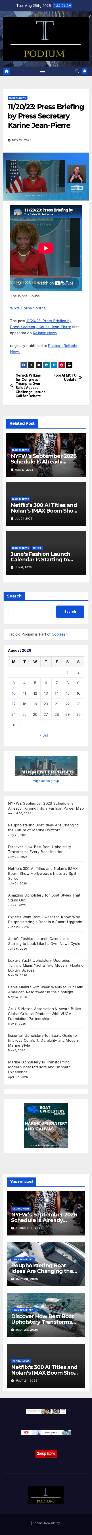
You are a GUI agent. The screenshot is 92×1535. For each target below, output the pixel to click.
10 (14, 693)
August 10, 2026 (29, 1228)
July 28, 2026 (26, 1279)
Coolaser (59, 634)
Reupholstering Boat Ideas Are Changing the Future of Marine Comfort (45, 1271)
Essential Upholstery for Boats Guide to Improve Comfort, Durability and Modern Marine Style (43, 1040)
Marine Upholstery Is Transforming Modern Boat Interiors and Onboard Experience (39, 1067)
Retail (37, 548)
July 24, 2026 (26, 1329)
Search (14, 596)
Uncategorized (23, 1259)
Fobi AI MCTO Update (65, 377)
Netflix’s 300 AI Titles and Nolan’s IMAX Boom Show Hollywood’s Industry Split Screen (43, 873)
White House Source (28, 308)
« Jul (44, 735)
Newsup (50, 1523)
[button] (77, 71)
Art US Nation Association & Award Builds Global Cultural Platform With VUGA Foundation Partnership (44, 1014)
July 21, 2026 (26, 1380)
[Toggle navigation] (43, 71)
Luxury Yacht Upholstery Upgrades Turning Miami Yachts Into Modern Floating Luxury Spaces (45, 965)
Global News (17, 98)
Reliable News (45, 333)
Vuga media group (46, 781)
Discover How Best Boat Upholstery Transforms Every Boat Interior (42, 1322)
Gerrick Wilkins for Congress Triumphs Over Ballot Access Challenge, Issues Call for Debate (31, 385)
